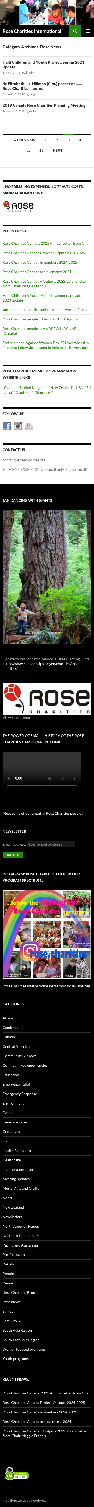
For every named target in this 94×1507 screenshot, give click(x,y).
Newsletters (12, 1216)
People (8, 1273)
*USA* (79, 387)
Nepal (7, 1198)
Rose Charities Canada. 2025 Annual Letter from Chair (47, 243)
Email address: (15, 844)
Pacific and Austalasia (20, 1245)
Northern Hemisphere (21, 1235)
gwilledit (28, 73)
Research (10, 1283)
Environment (13, 1103)
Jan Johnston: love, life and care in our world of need (45, 309)
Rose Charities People (20, 1292)
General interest (16, 1122)
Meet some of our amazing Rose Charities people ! (43, 813)
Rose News (11, 1302)
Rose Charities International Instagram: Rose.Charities (46, 986)
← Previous (24, 139)
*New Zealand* (61, 387)
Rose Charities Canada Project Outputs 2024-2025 (44, 253)
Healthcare (12, 1160)
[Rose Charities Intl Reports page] (47, 699)
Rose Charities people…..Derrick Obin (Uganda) (41, 319)
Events (8, 1112)
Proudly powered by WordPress (24, 1501)
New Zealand (13, 1207)
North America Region (21, 1226)
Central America (16, 1046)
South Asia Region (17, 1330)
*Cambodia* (24, 392)
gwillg (31, 94)
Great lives (11, 1131)
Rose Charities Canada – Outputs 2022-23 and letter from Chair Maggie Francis (45, 283)
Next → (60, 150)
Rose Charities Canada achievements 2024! (38, 271)
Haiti (7, 1141)
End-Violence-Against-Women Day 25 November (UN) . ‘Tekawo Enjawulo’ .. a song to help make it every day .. (47, 345)
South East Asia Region (21, 1339)
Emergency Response (20, 1093)
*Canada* (10, 387)
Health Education (17, 1150)
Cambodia (11, 1027)
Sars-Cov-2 (12, 1321)
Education (11, 1074)
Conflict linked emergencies (25, 1065)
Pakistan (9, 1264)
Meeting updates (16, 1179)
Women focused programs (24, 1349)
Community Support (19, 1056)
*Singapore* (44, 392)
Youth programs (16, 1358)
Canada (9, 1037)
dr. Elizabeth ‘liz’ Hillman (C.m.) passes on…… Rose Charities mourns (42, 86)
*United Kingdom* (33, 387)
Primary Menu (87, 31)
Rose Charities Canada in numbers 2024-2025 (40, 262)
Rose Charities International (32, 31)
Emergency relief (16, 1084)
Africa (8, 1018)
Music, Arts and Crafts (21, 1188)
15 (41, 150)
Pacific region (14, 1254)
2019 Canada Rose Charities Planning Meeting (44, 105)
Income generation (18, 1169)
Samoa (8, 1311)
